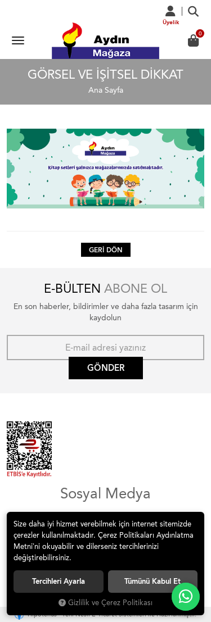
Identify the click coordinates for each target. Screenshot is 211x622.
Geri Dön (106, 250)
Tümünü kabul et (152, 581)
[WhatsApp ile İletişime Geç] (186, 597)
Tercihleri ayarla (58, 581)
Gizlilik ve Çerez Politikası (110, 602)
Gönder (105, 368)
